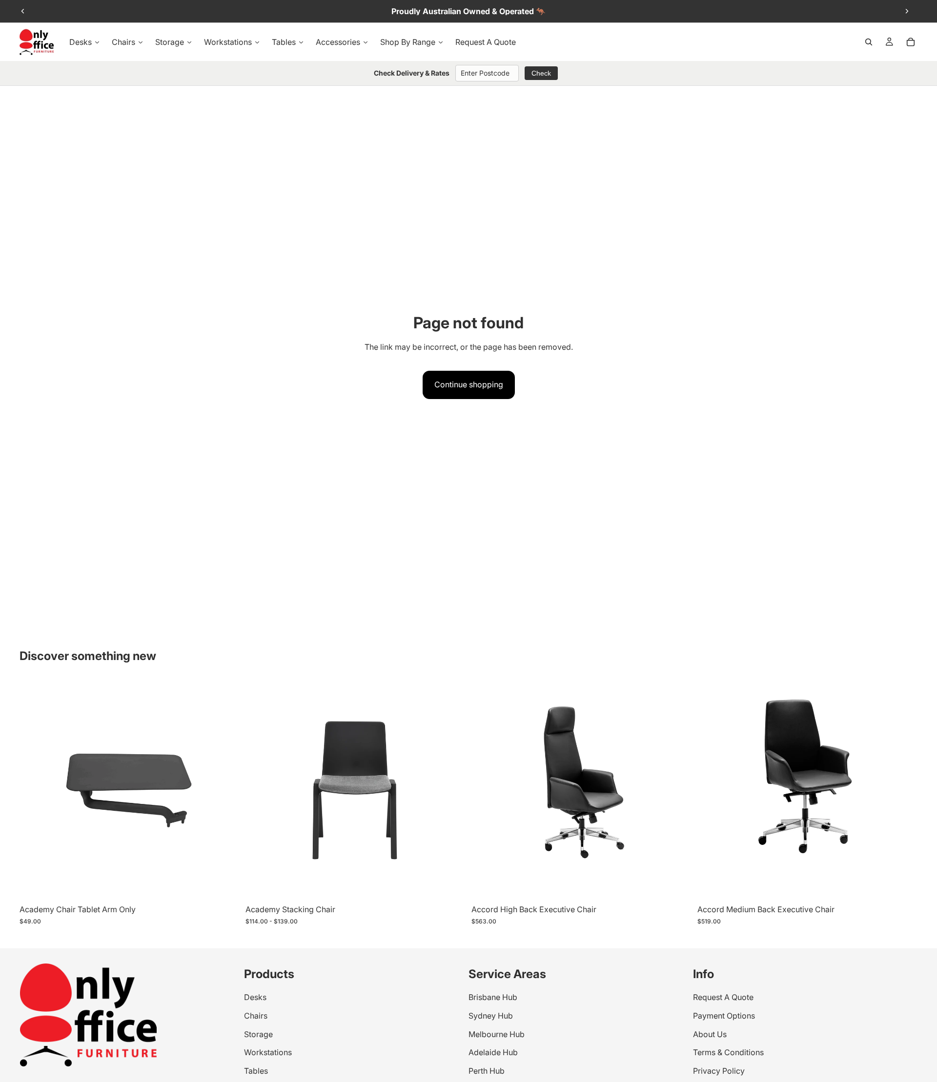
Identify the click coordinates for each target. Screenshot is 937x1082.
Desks (255, 997)
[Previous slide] (23, 11)
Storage (258, 1034)
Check (541, 73)
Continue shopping (468, 384)
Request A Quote (723, 997)
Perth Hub (486, 1071)
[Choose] (224, 885)
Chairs (255, 1016)
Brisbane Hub (492, 997)
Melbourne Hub (496, 1034)
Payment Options (724, 1016)
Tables (256, 1071)
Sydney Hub (490, 1016)
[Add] (676, 885)
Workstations (268, 1053)
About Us (710, 1034)
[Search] (868, 42)
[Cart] (910, 42)
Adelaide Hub (493, 1053)
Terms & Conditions (728, 1053)
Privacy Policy (719, 1071)
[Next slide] (906, 11)
